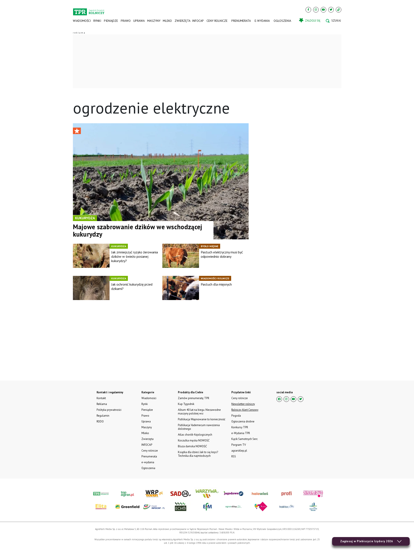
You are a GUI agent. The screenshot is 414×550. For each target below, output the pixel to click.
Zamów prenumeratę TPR (193, 398)
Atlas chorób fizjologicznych (195, 434)
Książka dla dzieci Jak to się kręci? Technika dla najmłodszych (198, 454)
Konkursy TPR (239, 427)
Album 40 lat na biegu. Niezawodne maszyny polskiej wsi (199, 411)
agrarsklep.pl (239, 450)
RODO (100, 421)
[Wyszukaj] (333, 21)
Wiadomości (82, 21)
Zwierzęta (182, 21)
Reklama (102, 404)
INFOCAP (198, 21)
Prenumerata (241, 21)
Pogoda (236, 415)
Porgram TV (238, 445)
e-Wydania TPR (240, 433)
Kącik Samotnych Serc (244, 439)
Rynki (97, 21)
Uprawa (138, 21)
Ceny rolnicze (217, 21)
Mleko (167, 21)
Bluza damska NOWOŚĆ (192, 446)
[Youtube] (323, 10)
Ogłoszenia (282, 21)
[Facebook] (308, 10)
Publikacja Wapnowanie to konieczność (201, 419)
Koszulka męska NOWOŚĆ (193, 440)
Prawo (125, 21)
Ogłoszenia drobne (242, 421)
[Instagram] (316, 10)
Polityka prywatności (109, 410)
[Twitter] (331, 10)
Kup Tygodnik (186, 404)
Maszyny (153, 21)
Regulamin (103, 415)
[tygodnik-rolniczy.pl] (89, 10)
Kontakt (101, 398)
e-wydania (262, 21)
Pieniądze (111, 21)
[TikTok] (338, 10)
